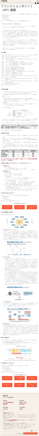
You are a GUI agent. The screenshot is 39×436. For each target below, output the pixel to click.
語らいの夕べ (22, 404)
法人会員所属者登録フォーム (14, 420)
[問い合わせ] (35, 3)
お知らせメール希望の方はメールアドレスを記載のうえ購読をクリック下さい (15, 429)
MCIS (5, 396)
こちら (6, 160)
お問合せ (21, 409)
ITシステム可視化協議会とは (8, 402)
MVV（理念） (5, 403)
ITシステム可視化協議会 (8, 397)
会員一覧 (4, 404)
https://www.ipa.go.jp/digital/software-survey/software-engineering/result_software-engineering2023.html (20, 360)
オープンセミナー (23, 403)
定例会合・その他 (23, 402)
